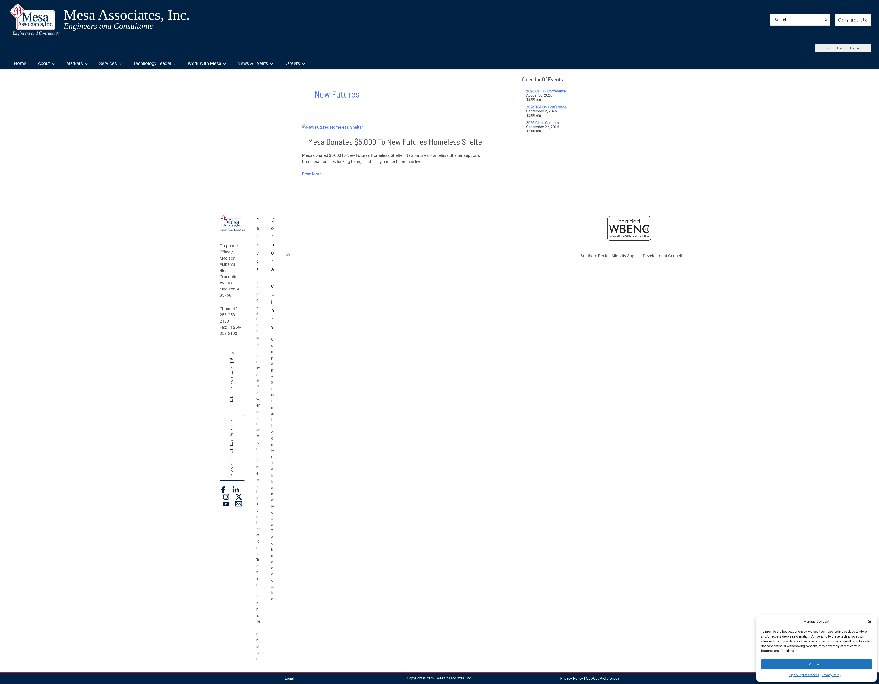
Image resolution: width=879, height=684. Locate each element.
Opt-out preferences (804, 675)
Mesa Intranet (272, 475)
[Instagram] (226, 497)
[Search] (826, 19)
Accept (816, 664)
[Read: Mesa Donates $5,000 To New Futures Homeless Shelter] (332, 127)
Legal (289, 678)
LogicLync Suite (258, 313)
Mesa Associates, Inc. (127, 15)
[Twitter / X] (238, 497)
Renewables (257, 479)
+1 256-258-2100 (229, 314)
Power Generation (258, 418)
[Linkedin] (235, 489)
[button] (870, 621)
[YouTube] (226, 503)
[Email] (238, 503)
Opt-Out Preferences (603, 678)
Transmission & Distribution (258, 609)
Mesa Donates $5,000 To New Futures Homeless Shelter (396, 142)
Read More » (313, 174)
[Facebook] (223, 489)
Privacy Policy (831, 675)
